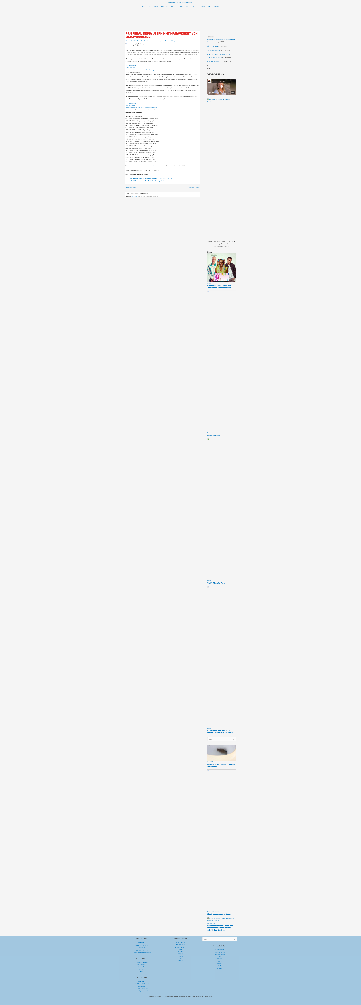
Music (209, 283)
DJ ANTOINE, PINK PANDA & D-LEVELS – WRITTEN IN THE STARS (220, 732)
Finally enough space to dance (219, 914)
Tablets (141, 971)
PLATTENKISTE (180, 942)
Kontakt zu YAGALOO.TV (142, 945)
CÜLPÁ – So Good (212, 46)
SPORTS (180, 961)
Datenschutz (141, 947)
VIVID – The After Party (213, 50)
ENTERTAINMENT (180, 947)
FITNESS (180, 954)
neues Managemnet (166, 41)
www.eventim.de (152, 166)
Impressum (141, 942)
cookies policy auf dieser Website (142, 952)
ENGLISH (180, 956)
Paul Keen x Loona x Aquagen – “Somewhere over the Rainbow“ (219, 286)
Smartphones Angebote (141, 962)
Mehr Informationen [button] (131, 65)
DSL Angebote (141, 964)
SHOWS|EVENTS (180, 945)
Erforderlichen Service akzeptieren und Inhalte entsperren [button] (141, 70)
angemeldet (134, 196)
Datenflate (141, 969)
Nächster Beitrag (194, 187)
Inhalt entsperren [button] (130, 67)
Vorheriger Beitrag (130, 187)
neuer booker (156, 41)
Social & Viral (211, 762)
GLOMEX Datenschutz (142, 950)
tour (173, 41)
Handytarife (141, 967)
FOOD (180, 949)
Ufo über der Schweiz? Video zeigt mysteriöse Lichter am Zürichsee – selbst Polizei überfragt (220, 927)
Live (142, 41)
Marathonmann (148, 41)
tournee (177, 41)
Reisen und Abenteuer (213, 911)
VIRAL (180, 958)
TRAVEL (180, 951)
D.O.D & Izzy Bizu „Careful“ (215, 61)
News (138, 41)
